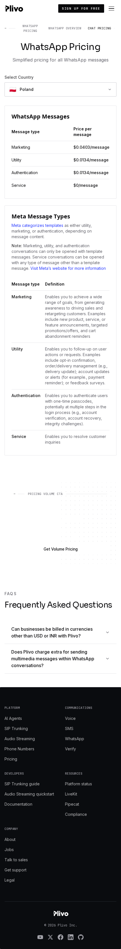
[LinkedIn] (70, 937)
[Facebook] (60, 937)
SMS (69, 728)
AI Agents (13, 718)
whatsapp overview (64, 28)
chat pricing (99, 28)
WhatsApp (74, 738)
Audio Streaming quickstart (29, 794)
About (10, 839)
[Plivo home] (14, 8)
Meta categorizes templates (37, 225)
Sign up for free (81, 8)
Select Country (19, 77)
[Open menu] (111, 8)
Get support (15, 869)
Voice (70, 718)
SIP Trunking (16, 728)
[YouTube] (40, 937)
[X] (50, 937)
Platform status (78, 783)
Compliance (76, 814)
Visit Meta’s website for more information (68, 268)
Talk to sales (16, 859)
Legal (10, 880)
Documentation (18, 804)
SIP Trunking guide (22, 783)
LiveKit (71, 794)
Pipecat (72, 804)
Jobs (9, 849)
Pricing (11, 759)
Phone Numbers (19, 748)
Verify (70, 748)
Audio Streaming (20, 738)
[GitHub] (81, 937)
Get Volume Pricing (61, 549)
